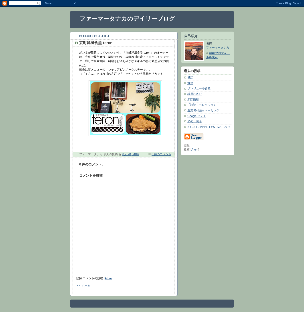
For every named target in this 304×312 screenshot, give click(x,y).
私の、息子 (194, 121)
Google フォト (196, 116)
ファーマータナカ (217, 47)
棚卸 (190, 77)
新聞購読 (193, 99)
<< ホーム (83, 285)
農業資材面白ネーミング (203, 110)
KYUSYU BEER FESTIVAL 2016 (208, 127)
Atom (108, 278)
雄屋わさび (194, 94)
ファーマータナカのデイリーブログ (127, 18)
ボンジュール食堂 (199, 88)
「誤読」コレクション (201, 105)
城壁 (190, 83)
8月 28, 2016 (130, 154)
